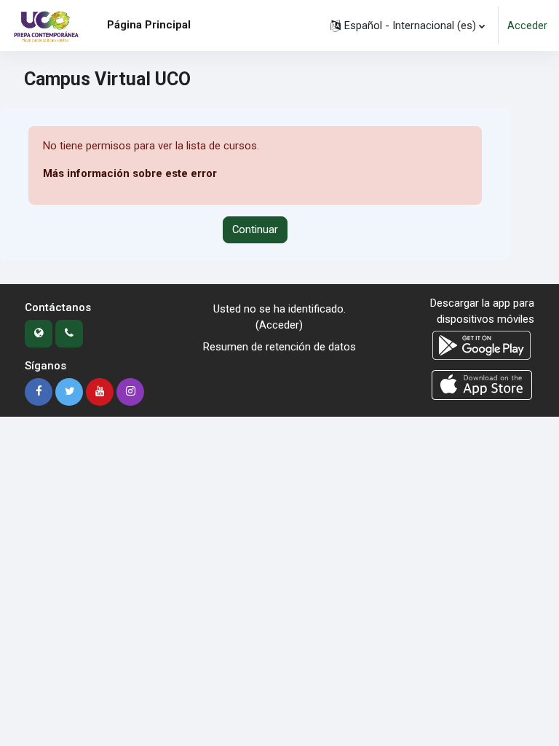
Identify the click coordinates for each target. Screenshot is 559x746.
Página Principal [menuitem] (149, 24)
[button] (407, 25)
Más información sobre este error (130, 173)
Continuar (255, 229)
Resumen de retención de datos (279, 346)
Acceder (527, 25)
